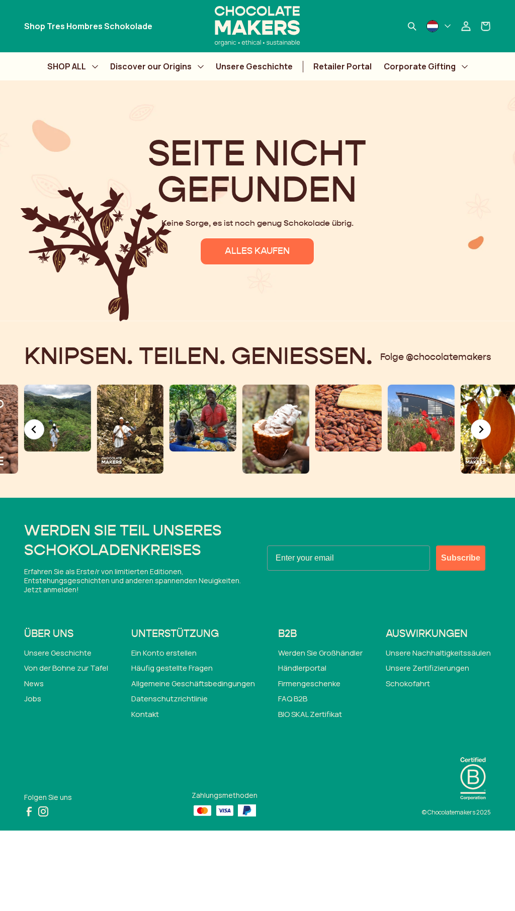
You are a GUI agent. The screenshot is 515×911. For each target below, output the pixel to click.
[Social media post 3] (57, 418)
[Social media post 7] (348, 418)
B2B (287, 634)
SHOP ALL (66, 66)
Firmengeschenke (309, 683)
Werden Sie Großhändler (320, 653)
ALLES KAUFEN (257, 251)
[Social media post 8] (421, 418)
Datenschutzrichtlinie (169, 698)
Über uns (48, 634)
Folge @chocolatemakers (435, 357)
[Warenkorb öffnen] (486, 26)
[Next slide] (481, 429)
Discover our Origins (151, 66)
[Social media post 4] (130, 429)
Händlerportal (302, 668)
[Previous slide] (34, 429)
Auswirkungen (427, 634)
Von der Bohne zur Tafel (66, 668)
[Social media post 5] (202, 418)
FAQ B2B (292, 698)
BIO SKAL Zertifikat (310, 714)
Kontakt (145, 714)
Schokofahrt (408, 683)
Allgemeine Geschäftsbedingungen (193, 683)
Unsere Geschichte (254, 66)
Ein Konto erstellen (164, 653)
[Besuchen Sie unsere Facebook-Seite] (29, 811)
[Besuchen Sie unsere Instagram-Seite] (43, 811)
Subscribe (460, 558)
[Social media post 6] (275, 429)
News (34, 683)
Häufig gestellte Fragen (172, 668)
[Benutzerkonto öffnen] (466, 26)
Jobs (32, 698)
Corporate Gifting (420, 66)
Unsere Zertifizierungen (427, 668)
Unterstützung (175, 634)
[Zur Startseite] (257, 26)
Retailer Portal (342, 66)
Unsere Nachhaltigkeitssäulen (438, 653)
